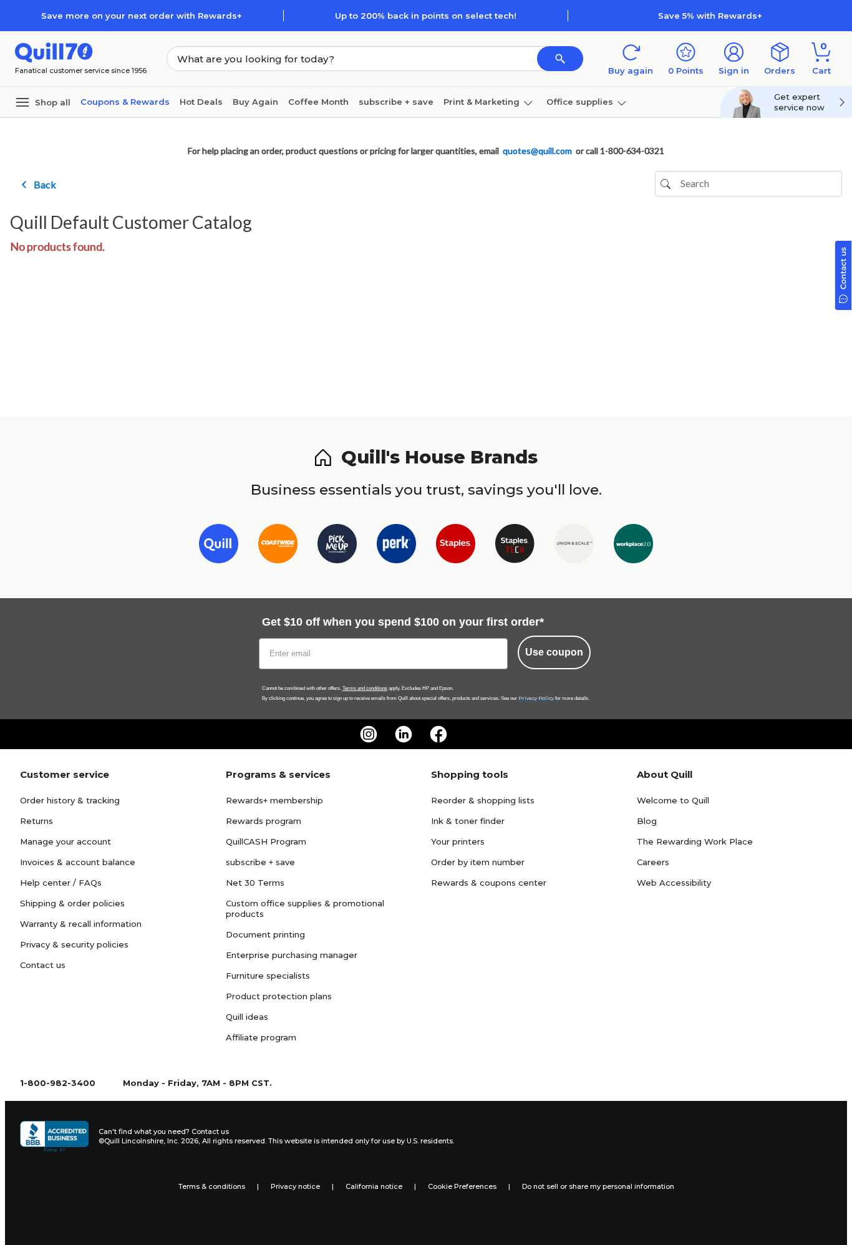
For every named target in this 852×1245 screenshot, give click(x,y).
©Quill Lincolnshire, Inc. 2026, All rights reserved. (182, 1140)
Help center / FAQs (61, 883)
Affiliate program (261, 1037)
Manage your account (65, 841)
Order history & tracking (70, 800)
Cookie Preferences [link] (462, 1186)
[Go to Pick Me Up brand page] (337, 546)
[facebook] (438, 734)
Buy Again (255, 102)
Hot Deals (201, 102)
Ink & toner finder (468, 821)
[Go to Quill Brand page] (218, 546)
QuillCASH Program (266, 841)
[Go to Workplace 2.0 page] (633, 546)
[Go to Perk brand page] (396, 546)
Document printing (265, 934)
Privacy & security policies (74, 944)
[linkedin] (404, 734)
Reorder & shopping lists (483, 800)
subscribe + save (396, 102)
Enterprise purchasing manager (291, 955)
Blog (647, 821)
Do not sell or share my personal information (598, 1186)
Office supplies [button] (579, 102)
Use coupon (554, 652)
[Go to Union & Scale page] (574, 546)
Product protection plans (279, 996)
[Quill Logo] (54, 51)
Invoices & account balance (77, 862)
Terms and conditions (364, 688)
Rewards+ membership (274, 800)
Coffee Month (318, 102)
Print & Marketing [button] (481, 102)
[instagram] (369, 734)
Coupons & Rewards (125, 102)
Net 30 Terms (255, 883)
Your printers (458, 841)
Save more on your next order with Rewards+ (141, 16)
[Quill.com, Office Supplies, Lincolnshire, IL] (54, 1136)
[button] (560, 58)
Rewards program (263, 821)
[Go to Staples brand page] (455, 546)
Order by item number (478, 862)
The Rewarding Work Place (695, 841)
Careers (653, 862)
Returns (36, 821)
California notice (374, 1186)
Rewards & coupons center (488, 883)
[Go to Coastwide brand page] (277, 546)
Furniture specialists (268, 976)
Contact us (42, 965)
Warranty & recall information (81, 924)
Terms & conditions (211, 1186)
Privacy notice (295, 1186)
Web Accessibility (674, 883)
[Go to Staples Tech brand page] (515, 546)
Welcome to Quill (673, 800)
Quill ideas (247, 1017)
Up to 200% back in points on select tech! (425, 16)
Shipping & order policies (72, 903)
